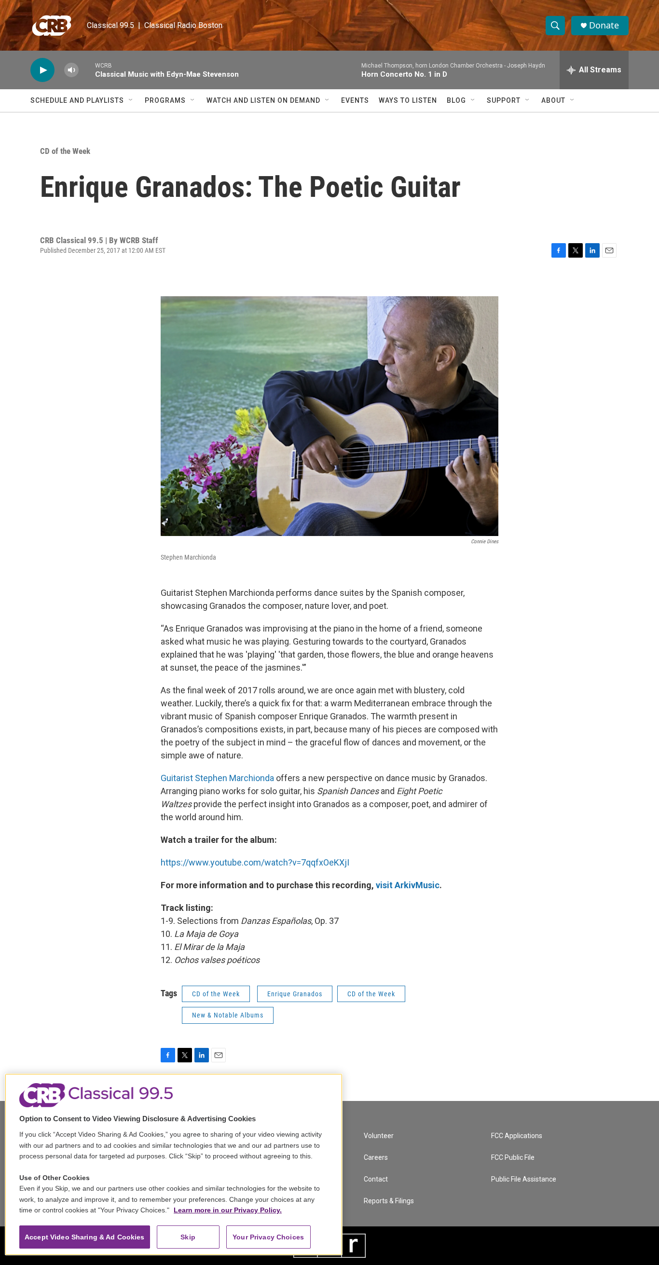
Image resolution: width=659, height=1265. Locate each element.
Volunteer (379, 1136)
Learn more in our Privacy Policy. (228, 1210)
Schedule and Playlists (77, 100)
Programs (165, 100)
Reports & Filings (389, 1201)
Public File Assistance (523, 1179)
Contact (376, 1179)
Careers (376, 1157)
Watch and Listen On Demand (263, 100)
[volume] (71, 70)
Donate (604, 25)
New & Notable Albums (227, 1015)
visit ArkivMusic (407, 885)
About (553, 100)
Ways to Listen (408, 100)
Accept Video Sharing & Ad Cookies (85, 1237)
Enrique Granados (294, 994)
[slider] (86, 70)
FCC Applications (516, 1136)
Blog (456, 100)
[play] (42, 70)
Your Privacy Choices (268, 1237)
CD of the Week (65, 151)
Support (504, 100)
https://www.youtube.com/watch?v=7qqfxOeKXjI (255, 862)
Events (355, 100)
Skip (187, 1237)
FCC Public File (513, 1157)
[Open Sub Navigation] (131, 100)
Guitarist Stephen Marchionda (217, 778)
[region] (174, 1164)
